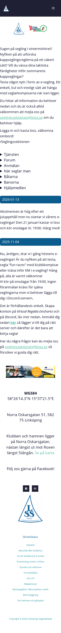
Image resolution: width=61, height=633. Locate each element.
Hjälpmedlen (15, 187)
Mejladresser (30, 583)
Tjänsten (11, 154)
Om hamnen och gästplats (30, 600)
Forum (9, 159)
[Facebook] (26, 488)
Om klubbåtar (31, 572)
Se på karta (44, 452)
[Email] (35, 488)
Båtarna (11, 176)
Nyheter (30, 544)
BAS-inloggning (30, 594)
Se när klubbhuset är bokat (30, 555)
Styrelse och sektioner (30, 567)
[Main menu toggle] (53, 8)
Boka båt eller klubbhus (30, 550)
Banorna (11, 182)
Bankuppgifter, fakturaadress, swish (30, 589)
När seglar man (17, 170)
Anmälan (11, 165)
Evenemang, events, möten (30, 561)
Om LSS (30, 578)
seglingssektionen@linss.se (21, 117)
